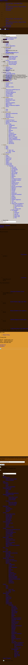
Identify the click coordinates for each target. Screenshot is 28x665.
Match (13, 175)
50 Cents (8, 114)
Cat (7, 110)
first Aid (7, 122)
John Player (14, 172)
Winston (13, 189)
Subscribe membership (12, 113)
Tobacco (2, 225)
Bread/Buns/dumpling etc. (12, 52)
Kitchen (8, 101)
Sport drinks (9, 77)
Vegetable (5, 42)
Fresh (7, 55)
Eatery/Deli (6, 506)
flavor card (17, 216)
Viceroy (13, 185)
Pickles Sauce (9, 96)
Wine (7, 148)
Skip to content (4, 0)
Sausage (8, 69)
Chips (7, 85)
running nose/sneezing (14, 139)
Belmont (13, 171)
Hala (7, 155)
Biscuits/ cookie (10, 86)
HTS (15, 217)
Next (12, 177)
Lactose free (9, 164)
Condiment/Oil (9, 93)
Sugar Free (8, 158)
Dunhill (13, 190)
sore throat (11, 143)
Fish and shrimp (13, 63)
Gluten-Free (9, 163)
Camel (13, 191)
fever (10, 131)
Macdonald (14, 173)
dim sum (8, 507)
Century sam (17, 208)
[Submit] (3, 37)
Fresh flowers (6, 36)
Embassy (16, 212)
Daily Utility (6, 97)
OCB (15, 211)
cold (10, 129)
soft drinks (8, 79)
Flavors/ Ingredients (11, 92)
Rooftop (13, 197)
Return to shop (7, 72)
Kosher (7, 156)
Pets (4, 108)
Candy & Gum (9, 83)
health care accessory (11, 121)
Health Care (6, 118)
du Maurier (14, 168)
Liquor (4, 144)
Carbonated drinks (10, 73)
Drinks (4, 72)
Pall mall (13, 167)
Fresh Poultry (12, 59)
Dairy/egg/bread (7, 488)
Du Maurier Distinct (16, 178)
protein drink (9, 76)
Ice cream (8, 48)
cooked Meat (9, 68)
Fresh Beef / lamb (13, 56)
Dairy (7, 50)
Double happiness (16, 199)
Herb (7, 485)
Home (4, 35)
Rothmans (14, 193)
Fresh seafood (12, 57)
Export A (13, 198)
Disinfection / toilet (10, 100)
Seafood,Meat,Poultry (8, 54)
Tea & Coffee (9, 94)
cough (10, 126)
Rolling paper (14, 210)
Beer (7, 146)
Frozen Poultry (12, 64)
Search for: (5, 34)
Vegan (7, 162)
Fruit (4, 40)
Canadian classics (16, 180)
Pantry (4, 88)
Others (7, 71)
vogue (13, 195)
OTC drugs (8, 124)
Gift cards (8, 116)
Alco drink (8, 152)
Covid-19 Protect (10, 120)
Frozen (7, 60)
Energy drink (9, 75)
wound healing (12, 134)
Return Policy (6, 335)
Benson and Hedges (16, 186)
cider (7, 147)
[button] (2, 226)
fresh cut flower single (11, 37)
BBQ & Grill (9, 104)
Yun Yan (13, 202)
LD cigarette (14, 169)
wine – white (12, 151)
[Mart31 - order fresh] (4, 29)
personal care (9, 98)
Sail (15, 207)
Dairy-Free (8, 159)
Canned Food (9, 91)
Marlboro (13, 188)
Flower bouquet (10, 39)
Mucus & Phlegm (13, 137)
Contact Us (3, 344)
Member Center (7, 112)
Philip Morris (14, 184)
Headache (11, 133)
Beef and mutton (13, 61)
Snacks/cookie (6, 81)
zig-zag (16, 214)
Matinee (13, 176)
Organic (8, 160)
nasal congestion (13, 138)
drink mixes (9, 80)
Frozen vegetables (10, 486)
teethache (11, 142)
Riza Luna (17, 215)
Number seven (15, 182)
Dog (7, 109)
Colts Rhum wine (18, 206)
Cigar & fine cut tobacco (17, 203)
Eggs (7, 51)
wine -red (11, 150)
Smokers (2, 346)
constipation (12, 125)
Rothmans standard (16, 194)
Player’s (13, 181)
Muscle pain (12, 135)
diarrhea (11, 130)
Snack (7, 84)
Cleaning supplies (10, 102)
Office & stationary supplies (13, 105)
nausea (10, 140)
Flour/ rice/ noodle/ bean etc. (13, 89)
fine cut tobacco (18, 204)
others (7, 106)
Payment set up (10, 117)
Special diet (6, 154)
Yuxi (12, 201)
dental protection (13, 127)
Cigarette (11, 165)
